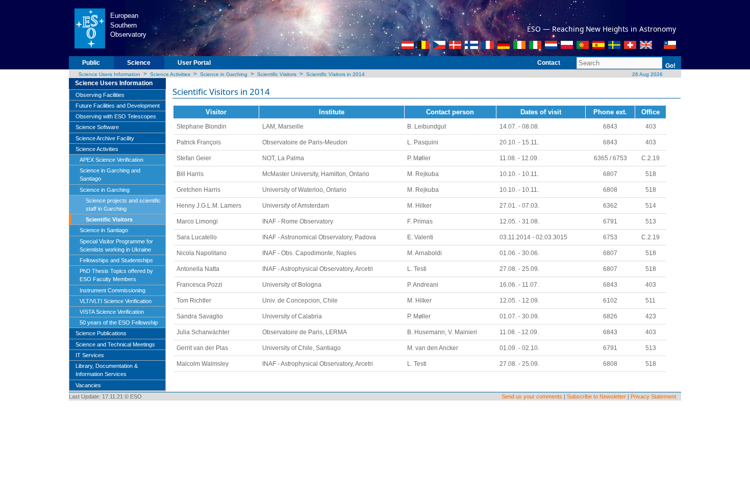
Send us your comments (532, 396)
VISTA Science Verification (112, 312)
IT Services (90, 355)
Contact (548, 62)
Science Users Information (109, 74)
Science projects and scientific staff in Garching (123, 204)
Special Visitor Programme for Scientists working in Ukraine (116, 245)
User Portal (194, 62)
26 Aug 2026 (647, 74)
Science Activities (170, 74)
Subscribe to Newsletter (596, 396)
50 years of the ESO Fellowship (119, 322)
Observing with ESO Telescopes (116, 116)
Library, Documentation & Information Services (107, 370)
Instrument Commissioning (112, 290)
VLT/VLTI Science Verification (116, 301)
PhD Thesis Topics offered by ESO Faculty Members (116, 275)
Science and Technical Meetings (115, 344)
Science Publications (101, 333)
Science (139, 62)
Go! (670, 65)
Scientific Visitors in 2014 (335, 74)
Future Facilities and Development (118, 106)
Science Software (97, 127)
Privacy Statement (653, 396)
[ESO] (89, 27)
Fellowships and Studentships (116, 260)
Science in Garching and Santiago (110, 174)
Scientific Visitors (276, 74)
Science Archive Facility (105, 138)
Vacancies (88, 385)
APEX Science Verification (111, 160)
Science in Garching (223, 74)
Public (91, 62)
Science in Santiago (104, 230)
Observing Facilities (100, 95)
